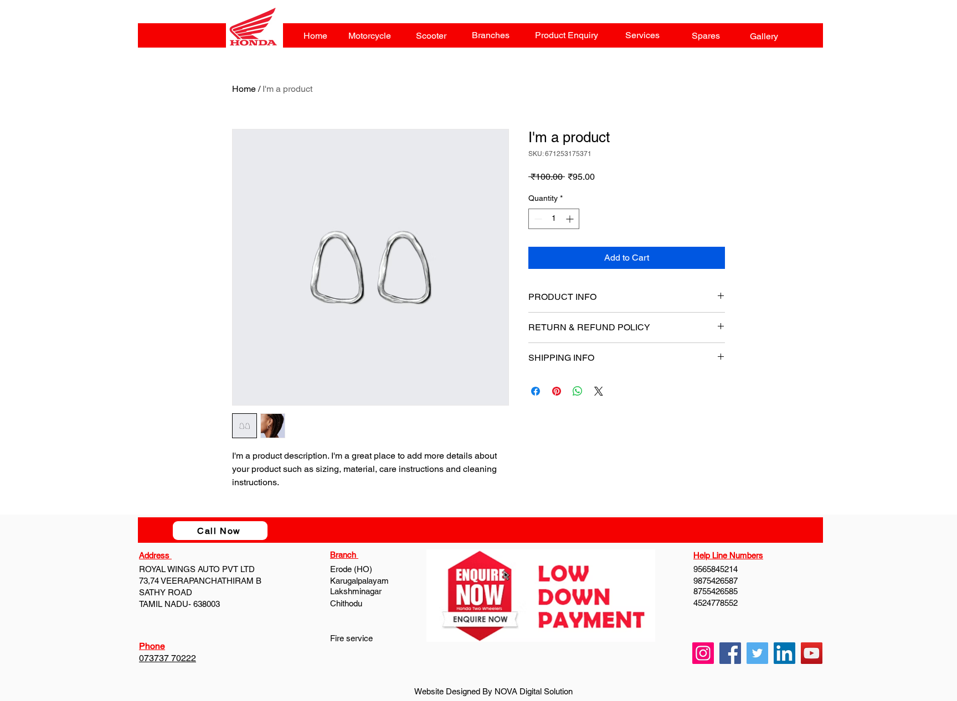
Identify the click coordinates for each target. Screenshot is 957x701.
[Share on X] (598, 391)
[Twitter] (757, 653)
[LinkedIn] (784, 653)
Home (244, 89)
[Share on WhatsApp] (577, 391)
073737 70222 (167, 658)
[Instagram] (703, 653)
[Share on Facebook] (535, 391)
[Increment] (571, 219)
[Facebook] (730, 653)
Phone (152, 646)
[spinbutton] (554, 219)
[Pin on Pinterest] (556, 391)
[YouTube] (811, 653)
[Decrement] (537, 219)
